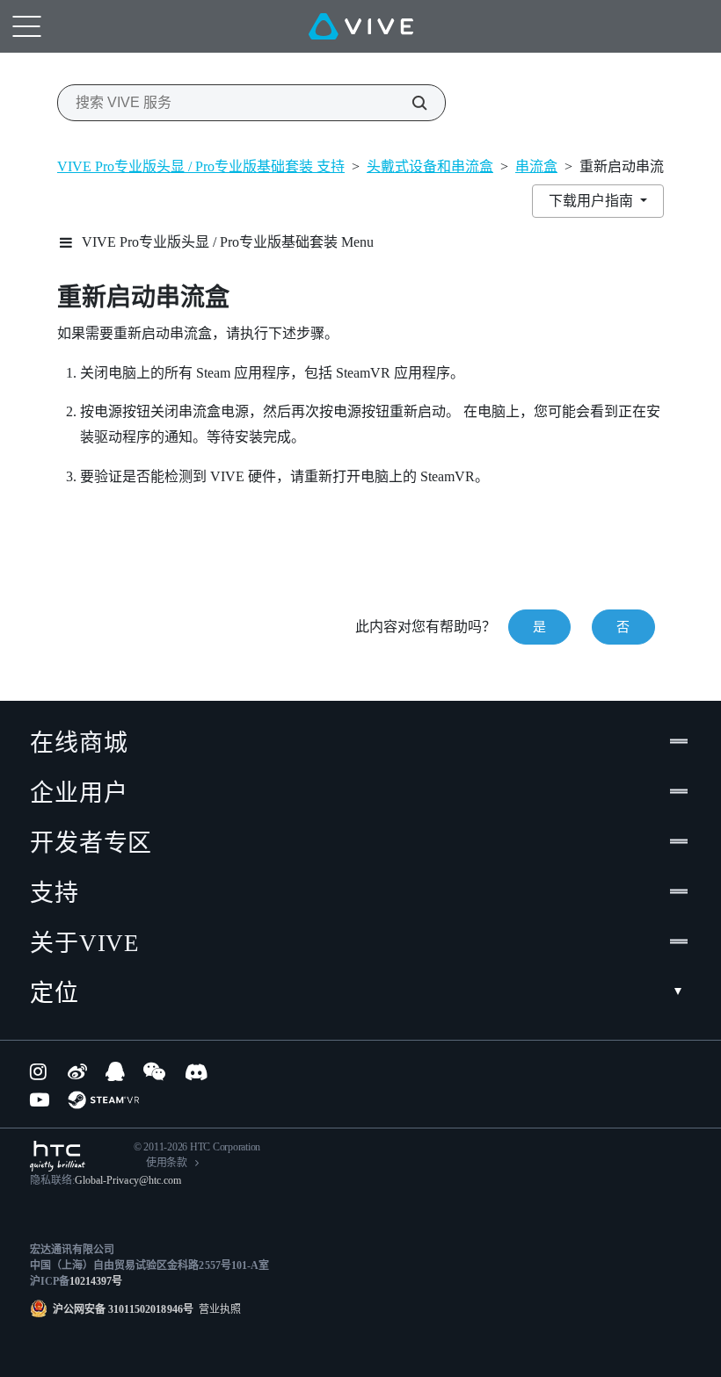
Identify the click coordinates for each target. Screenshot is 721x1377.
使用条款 (166, 1163)
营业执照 (217, 1309)
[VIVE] (361, 26)
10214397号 (95, 1281)
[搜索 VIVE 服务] (409, 102)
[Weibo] (77, 1071)
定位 (54, 993)
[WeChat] (154, 1071)
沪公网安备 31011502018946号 (123, 1309)
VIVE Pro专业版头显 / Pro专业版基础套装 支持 (201, 166)
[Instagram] (39, 1071)
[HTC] (57, 1156)
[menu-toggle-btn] (26, 26)
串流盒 (536, 166)
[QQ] (115, 1071)
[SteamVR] (103, 1100)
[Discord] (196, 1071)
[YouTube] (39, 1099)
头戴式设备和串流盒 (430, 166)
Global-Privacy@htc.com (128, 1180)
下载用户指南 (593, 200)
